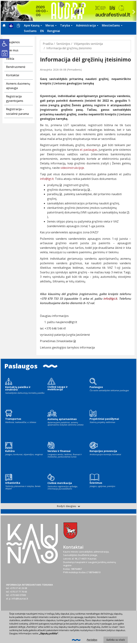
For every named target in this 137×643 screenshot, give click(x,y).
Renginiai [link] (53, 31)
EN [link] (42, 31)
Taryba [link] (65, 25)
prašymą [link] (53, 185)
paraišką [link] (53, 194)
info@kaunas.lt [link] (20, 598)
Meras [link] (50, 25)
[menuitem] (4, 25)
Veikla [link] (10, 59)
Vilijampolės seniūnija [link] (88, 44)
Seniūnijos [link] (63, 44)
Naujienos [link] (13, 42)
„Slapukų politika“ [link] (48, 633)
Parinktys (92, 639)
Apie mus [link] (12, 50)
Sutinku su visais (115, 639)
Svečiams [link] (30, 31)
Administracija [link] (86, 25)
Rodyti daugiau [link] (67, 506)
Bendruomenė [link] (15, 67)
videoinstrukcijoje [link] (72, 168)
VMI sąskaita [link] (89, 212)
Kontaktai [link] (12, 75)
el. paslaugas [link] (88, 150)
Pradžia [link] (48, 44)
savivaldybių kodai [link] (114, 212)
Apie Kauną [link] (32, 25)
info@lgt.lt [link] (47, 179)
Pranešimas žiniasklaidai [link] (56, 341)
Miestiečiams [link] (111, 25)
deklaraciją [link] (79, 190)
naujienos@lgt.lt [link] (66, 322)
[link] (4, 43)
